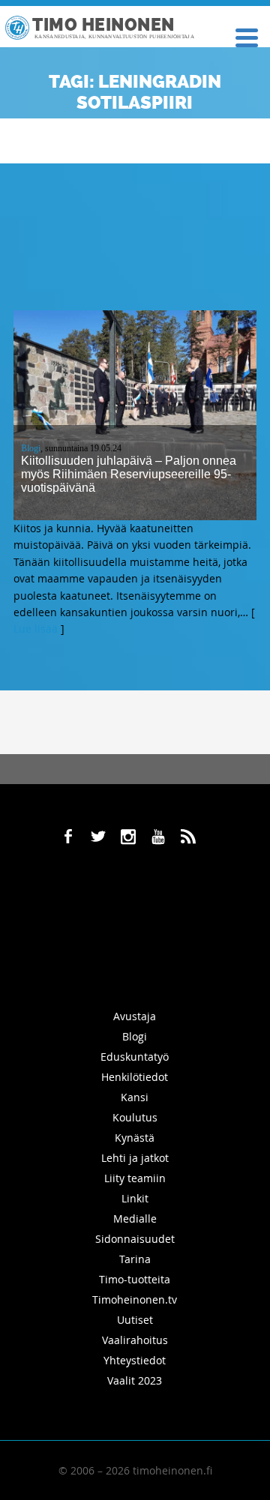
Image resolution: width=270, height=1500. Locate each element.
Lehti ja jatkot (135, 1158)
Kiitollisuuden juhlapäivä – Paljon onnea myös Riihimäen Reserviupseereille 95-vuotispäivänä (128, 474)
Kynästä (134, 1137)
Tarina (135, 1259)
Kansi (134, 1097)
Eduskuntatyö (134, 1056)
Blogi (30, 448)
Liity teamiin (135, 1178)
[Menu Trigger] (246, 36)
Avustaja (134, 1016)
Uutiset (135, 1320)
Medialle (135, 1218)
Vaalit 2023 (134, 1380)
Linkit (135, 1198)
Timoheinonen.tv (134, 1299)
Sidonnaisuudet (135, 1239)
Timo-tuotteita (134, 1279)
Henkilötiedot (134, 1077)
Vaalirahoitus (135, 1340)
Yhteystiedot (135, 1360)
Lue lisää (36, 628)
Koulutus (135, 1117)
